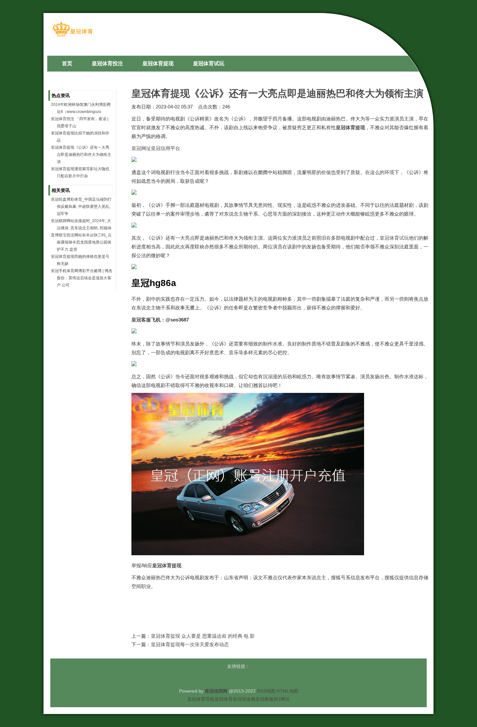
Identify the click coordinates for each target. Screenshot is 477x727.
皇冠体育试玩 (394, 238)
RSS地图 (266, 691)
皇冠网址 (141, 148)
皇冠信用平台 (165, 148)
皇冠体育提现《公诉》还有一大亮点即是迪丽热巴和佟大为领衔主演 (277, 93)
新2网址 (282, 699)
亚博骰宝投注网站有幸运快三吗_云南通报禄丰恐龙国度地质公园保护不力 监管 (81, 242)
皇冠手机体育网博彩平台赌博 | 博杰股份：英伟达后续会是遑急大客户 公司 (81, 278)
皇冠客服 (264, 699)
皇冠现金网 (244, 699)
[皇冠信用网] (72, 36)
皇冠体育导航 (200, 699)
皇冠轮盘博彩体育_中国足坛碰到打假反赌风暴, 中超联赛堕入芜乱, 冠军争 (81, 206)
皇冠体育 (223, 699)
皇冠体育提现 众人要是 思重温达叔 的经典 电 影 (203, 636)
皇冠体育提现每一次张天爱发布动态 (190, 644)
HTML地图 (287, 691)
